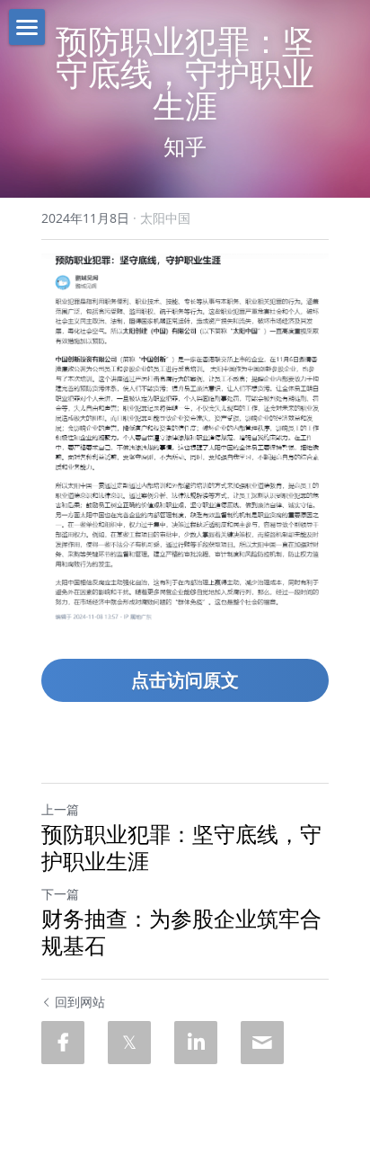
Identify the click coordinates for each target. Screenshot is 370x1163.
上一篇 (60, 809)
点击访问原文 (185, 680)
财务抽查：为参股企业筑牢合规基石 (181, 932)
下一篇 (60, 893)
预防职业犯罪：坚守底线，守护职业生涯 (181, 847)
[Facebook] (62, 1042)
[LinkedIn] (195, 1042)
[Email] (262, 1042)
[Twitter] (129, 1042)
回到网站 (80, 1001)
